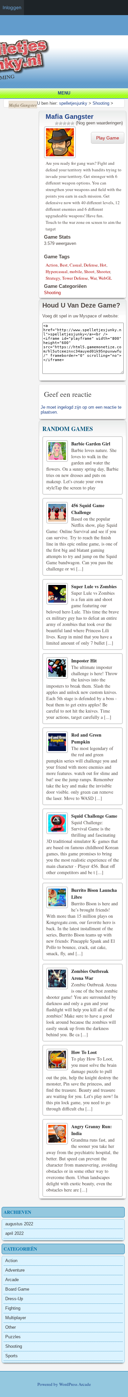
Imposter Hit (84, 660)
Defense (91, 265)
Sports (11, 1355)
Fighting (12, 1308)
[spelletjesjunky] (65, 31)
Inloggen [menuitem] (12, 7)
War (93, 278)
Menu (64, 93)
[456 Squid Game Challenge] (57, 513)
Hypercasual (57, 271)
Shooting (52, 292)
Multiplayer (15, 1317)
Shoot (89, 271)
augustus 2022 (19, 1223)
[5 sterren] (73, 123)
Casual (76, 265)
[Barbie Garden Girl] (57, 451)
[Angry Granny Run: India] (57, 1134)
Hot (103, 265)
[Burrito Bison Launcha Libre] (57, 897)
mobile (76, 271)
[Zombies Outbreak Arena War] (57, 978)
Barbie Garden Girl (90, 443)
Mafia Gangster (70, 116)
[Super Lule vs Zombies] (57, 594)
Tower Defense (75, 278)
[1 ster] (57, 123)
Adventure (15, 1270)
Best (64, 265)
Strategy (53, 278)
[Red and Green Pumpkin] (57, 742)
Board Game (17, 1289)
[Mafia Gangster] (60, 141)
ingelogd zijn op (72, 407)
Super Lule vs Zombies (94, 586)
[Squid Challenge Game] (57, 823)
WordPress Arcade (75, 1384)
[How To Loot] (57, 1059)
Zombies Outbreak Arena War (90, 974)
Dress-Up (14, 1298)
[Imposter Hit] (57, 668)
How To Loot (84, 1052)
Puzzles (13, 1336)
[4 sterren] (69, 123)
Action (52, 265)
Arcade (12, 1279)
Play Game (107, 137)
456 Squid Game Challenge (87, 509)
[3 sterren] (65, 123)
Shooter (103, 271)
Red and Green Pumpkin (86, 738)
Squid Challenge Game (94, 815)
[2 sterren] (61, 123)
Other (10, 1327)
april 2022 (14, 1233)
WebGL (105, 278)
